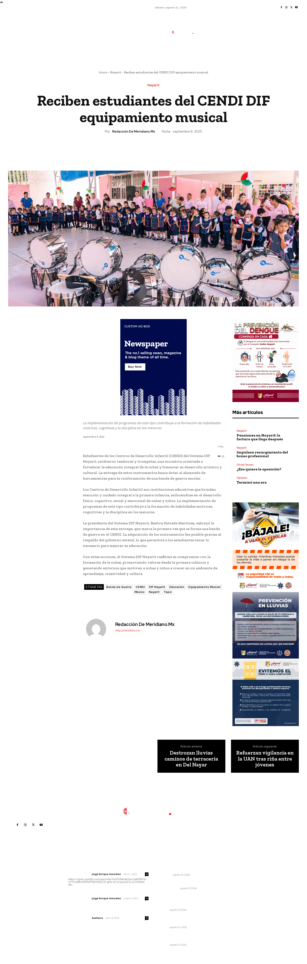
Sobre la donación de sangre (180, 882)
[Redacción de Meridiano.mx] (98, 629)
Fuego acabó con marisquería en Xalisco (183, 867)
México (139, 592)
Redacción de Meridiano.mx (133, 131)
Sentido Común (169, 888)
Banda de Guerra (119, 587)
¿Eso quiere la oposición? (259, 469)
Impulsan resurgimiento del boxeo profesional (262, 454)
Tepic (168, 592)
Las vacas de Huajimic (90, 892)
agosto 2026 (229, 875)
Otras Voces (245, 464)
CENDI (140, 587)
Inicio (103, 72)
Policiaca (165, 874)
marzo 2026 (229, 906)
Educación (176, 587)
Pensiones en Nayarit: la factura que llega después (260, 437)
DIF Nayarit (157, 587)
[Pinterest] (153, 148)
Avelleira (97, 917)
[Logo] (185, 32)
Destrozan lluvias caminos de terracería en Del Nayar (191, 759)
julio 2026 (227, 881)
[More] (172, 148)
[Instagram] (286, 7)
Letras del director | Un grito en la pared (106, 868)
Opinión (242, 477)
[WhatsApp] (163, 148)
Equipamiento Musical (204, 587)
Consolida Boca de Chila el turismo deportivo (178, 937)
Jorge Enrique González (106, 874)
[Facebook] (281, 7)
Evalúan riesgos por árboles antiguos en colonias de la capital (179, 900)
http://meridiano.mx (127, 630)
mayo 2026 (229, 894)
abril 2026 (228, 900)
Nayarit (115, 72)
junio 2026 (228, 887)
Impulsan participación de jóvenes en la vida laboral (178, 919)
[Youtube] (296, 7)
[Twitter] (291, 7)
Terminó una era (252, 482)
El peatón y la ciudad (88, 912)
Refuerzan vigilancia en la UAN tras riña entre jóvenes (265, 759)
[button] (214, 51)
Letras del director (79, 874)
